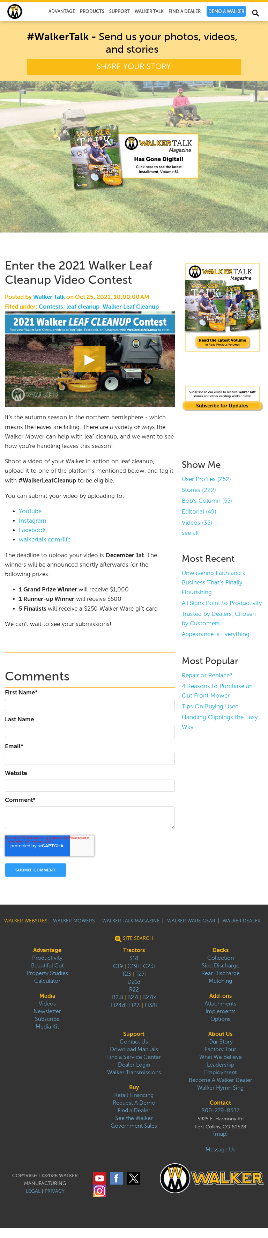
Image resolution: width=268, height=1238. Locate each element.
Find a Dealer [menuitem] (134, 1110)
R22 (134, 990)
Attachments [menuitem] (220, 1004)
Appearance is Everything (216, 634)
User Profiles (206, 479)
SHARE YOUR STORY (134, 66)
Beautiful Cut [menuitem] (47, 965)
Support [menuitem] (119, 11)
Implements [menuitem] (221, 1011)
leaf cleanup (82, 306)
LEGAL (33, 1191)
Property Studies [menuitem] (47, 973)
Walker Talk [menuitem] (149, 11)
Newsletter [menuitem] (47, 1011)
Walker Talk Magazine (131, 920)
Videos (197, 522)
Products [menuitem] (92, 11)
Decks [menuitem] (221, 950)
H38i (151, 1005)
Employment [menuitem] (220, 1072)
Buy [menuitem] (134, 1087)
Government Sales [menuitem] (134, 1126)
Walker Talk (49, 297)
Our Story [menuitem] (220, 1042)
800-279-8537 (220, 1110)
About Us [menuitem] (220, 1034)
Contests (51, 306)
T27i (140, 974)
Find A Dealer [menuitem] (185, 11)
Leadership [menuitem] (220, 1065)
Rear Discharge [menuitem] (220, 973)
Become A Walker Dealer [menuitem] (220, 1080)
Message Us (221, 1149)
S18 (134, 958)
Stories (199, 490)
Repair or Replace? (207, 675)
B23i (117, 997)
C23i (149, 966)
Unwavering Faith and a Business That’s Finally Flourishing (214, 582)
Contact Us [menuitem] (134, 1042)
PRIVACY (55, 1191)
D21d (133, 982)
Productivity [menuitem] (47, 958)
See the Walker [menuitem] (134, 1118)
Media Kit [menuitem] (47, 1027)
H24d (118, 1005)
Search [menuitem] (255, 14)
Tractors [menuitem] (134, 950)
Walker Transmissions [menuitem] (134, 1072)
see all (190, 533)
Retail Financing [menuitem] (134, 1095)
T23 (126, 974)
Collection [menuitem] (220, 958)
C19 (118, 966)
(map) (220, 1134)
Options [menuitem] (220, 1019)
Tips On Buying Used (210, 706)
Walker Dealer (242, 920)
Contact (220, 1103)
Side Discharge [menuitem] (220, 965)
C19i (133, 966)
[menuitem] (226, 11)
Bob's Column (207, 501)
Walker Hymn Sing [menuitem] (220, 1088)
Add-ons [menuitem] (220, 996)
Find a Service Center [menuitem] (134, 1057)
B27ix (149, 997)
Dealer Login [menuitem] (134, 1065)
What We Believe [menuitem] (220, 1057)
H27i (135, 1005)
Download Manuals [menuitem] (134, 1049)
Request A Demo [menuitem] (134, 1103)
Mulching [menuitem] (220, 981)
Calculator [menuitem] (47, 981)
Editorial (199, 511)
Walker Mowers (74, 920)
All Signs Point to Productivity (222, 603)
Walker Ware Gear (191, 920)
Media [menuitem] (47, 996)
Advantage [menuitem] (62, 11)
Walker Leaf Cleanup (131, 306)
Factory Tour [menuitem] (220, 1049)
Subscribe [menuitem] (47, 1019)
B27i (132, 997)
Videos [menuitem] (47, 1004)
